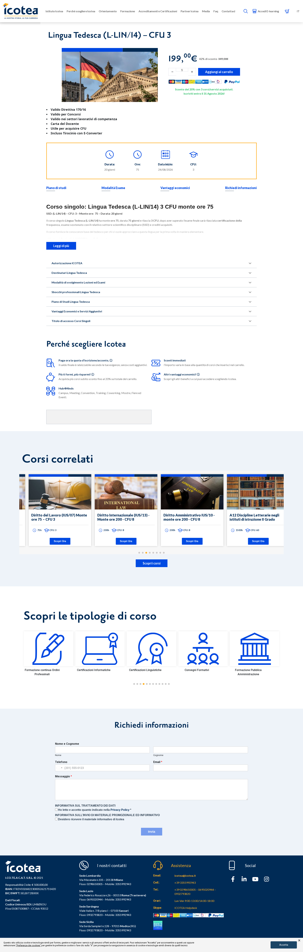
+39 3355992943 (185, 882)
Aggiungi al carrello (219, 72)
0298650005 (95, 884)
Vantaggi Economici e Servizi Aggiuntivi (77, 311)
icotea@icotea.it (185, 875)
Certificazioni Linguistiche (94, 670)
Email (157, 762)
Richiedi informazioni (241, 188)
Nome (58, 755)
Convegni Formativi (145, 670)
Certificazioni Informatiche (42, 670)
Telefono (61, 762)
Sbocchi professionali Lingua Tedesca (76, 292)
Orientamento (108, 11)
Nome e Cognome (67, 743)
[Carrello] (287, 11)
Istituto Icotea (54, 11)
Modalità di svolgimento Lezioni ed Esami (78, 282)
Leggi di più (61, 246)
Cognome (158, 755)
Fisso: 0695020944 (91, 899)
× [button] (299, 940)
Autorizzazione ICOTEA (67, 263)
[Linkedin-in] (244, 879)
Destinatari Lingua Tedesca (69, 272)
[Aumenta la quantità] (192, 72)
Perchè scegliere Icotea (81, 11)
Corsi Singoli (248, 670)
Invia (151, 831)
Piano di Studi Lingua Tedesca (71, 301)
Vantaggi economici (175, 188)
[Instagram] (266, 879)
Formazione (127, 11)
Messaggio (63, 776)
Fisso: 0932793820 (91, 914)
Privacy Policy (119, 809)
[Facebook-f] (232, 879)
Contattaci (228, 11)
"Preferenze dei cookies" (28, 945)
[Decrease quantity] (172, 72)
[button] (134, 684)
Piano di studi (56, 188)
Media (206, 11)
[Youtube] (255, 879)
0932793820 (95, 930)
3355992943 (123, 884)
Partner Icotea (189, 11)
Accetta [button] (283, 944)
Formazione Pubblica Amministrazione (196, 672)
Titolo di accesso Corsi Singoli (71, 321)
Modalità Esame (113, 188)
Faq (215, 11)
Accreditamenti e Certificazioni (158, 11)
